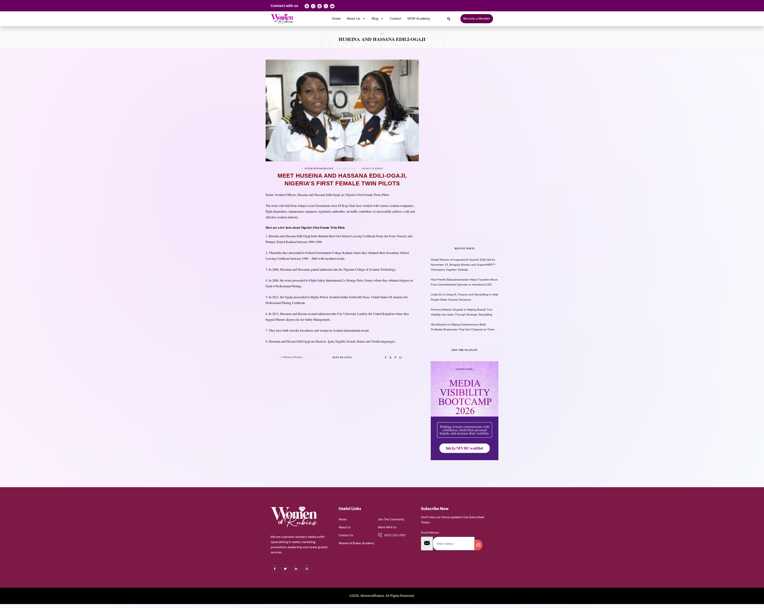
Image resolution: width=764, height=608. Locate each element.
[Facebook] (307, 6)
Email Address (431, 532)
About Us (353, 18)
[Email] (400, 357)
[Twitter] (390, 357)
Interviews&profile (319, 168)
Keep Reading (342, 357)
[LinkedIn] (296, 569)
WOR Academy (418, 18)
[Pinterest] (395, 357)
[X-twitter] (326, 6)
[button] (356, 18)
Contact (395, 18)
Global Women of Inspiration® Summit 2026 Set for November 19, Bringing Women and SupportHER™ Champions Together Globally (463, 264)
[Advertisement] (470, 99)
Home (336, 18)
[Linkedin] (319, 6)
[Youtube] (332, 6)
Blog (375, 18)
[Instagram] (313, 6)
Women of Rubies (372, 168)
